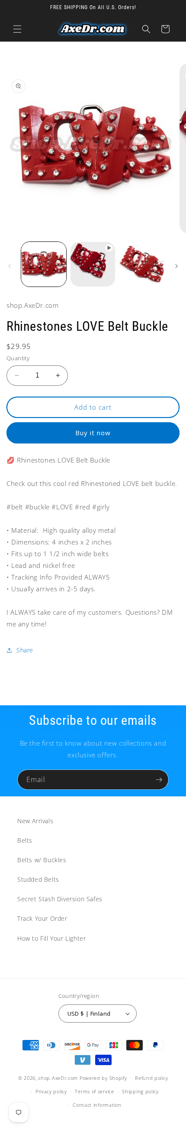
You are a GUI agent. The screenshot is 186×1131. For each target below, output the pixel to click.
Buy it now (93, 432)
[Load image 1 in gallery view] (43, 264)
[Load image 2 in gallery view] (141, 264)
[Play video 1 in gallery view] (93, 264)
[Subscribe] (158, 779)
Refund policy (151, 1078)
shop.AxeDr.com (58, 1078)
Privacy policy (51, 1091)
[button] (17, 29)
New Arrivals (35, 821)
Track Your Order (42, 918)
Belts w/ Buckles (42, 860)
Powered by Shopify (103, 1078)
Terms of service (94, 1091)
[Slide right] (176, 266)
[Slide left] (9, 266)
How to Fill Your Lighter (51, 938)
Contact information (97, 1105)
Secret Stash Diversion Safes (60, 899)
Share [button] (24, 650)
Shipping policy (140, 1091)
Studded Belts (38, 879)
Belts (24, 840)
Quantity (17, 358)
